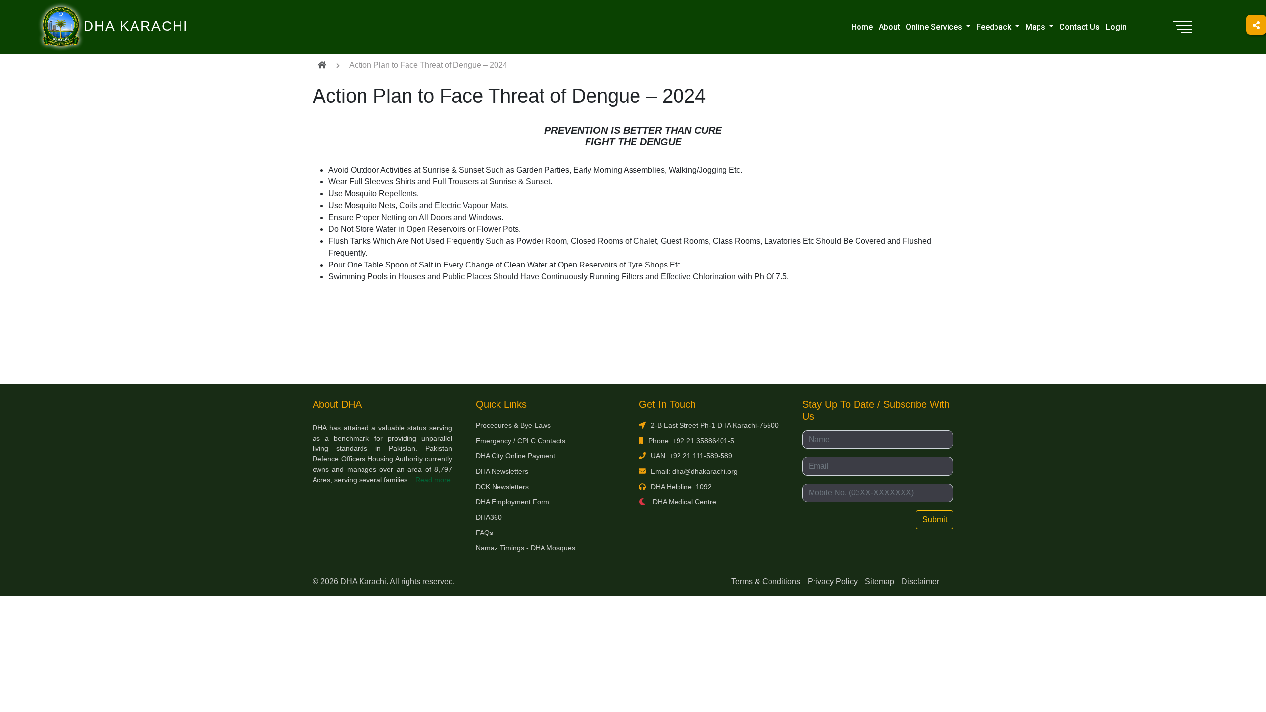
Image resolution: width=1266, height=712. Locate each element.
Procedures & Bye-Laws (513, 425)
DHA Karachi (95, 13)
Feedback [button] (994, 27)
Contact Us (1079, 27)
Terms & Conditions (765, 582)
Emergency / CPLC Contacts (520, 441)
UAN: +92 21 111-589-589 (691, 456)
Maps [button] (1036, 27)
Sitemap (879, 582)
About (889, 27)
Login (1116, 27)
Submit (934, 519)
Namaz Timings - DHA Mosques (525, 548)
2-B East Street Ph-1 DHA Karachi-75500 (715, 425)
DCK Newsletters (502, 486)
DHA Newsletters (502, 471)
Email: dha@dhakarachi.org (694, 471)
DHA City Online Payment (515, 456)
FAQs (484, 532)
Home (862, 27)
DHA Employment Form (512, 502)
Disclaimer (920, 582)
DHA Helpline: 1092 (681, 486)
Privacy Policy (833, 582)
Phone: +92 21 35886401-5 (691, 441)
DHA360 (489, 517)
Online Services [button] (935, 27)
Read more (433, 480)
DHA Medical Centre (683, 502)
